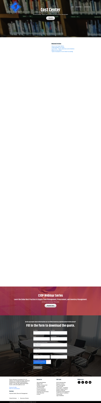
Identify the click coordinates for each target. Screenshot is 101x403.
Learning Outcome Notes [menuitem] (43, 391)
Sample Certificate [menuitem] (60, 390)
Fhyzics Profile (13, 387)
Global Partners (13, 398)
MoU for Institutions (14, 388)
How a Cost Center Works (58, 46)
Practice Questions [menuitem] (41, 389)
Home (72, 6)
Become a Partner (24, 398)
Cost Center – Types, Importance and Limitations (63, 48)
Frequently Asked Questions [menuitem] (63, 391)
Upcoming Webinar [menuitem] (41, 382)
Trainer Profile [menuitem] (59, 386)
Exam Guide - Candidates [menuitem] (62, 387)
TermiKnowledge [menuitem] (41, 386)
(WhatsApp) (25, 383)
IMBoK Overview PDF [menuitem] (42, 385)
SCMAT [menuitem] (39, 394)
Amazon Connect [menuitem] (60, 383)
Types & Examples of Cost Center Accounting (62, 51)
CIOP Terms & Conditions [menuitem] (62, 393)
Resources (78, 6)
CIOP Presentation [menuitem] (41, 390)
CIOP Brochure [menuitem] (40, 387)
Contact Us (87, 6)
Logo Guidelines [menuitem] (60, 395)
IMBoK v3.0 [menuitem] (39, 383)
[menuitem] (73, 7)
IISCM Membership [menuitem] (61, 382)
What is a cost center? (57, 50)
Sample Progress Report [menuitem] (62, 389)
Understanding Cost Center (58, 47)
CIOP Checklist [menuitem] (40, 393)
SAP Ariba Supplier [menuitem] (60, 385)
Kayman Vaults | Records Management (18, 393)
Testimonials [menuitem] (59, 394)
